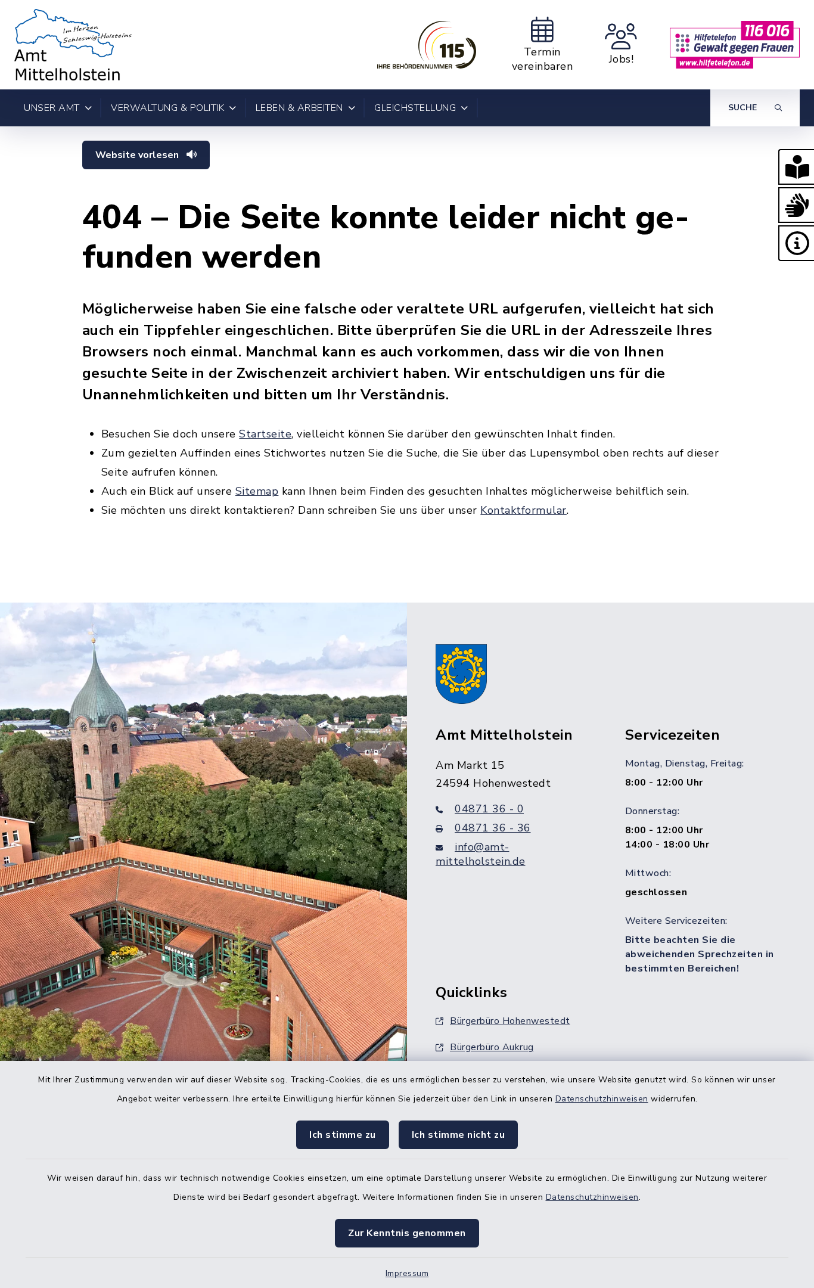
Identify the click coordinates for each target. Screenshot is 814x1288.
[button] (796, 167)
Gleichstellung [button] (415, 107)
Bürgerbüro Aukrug (492, 1047)
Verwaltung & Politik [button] (167, 107)
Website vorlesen (138, 155)
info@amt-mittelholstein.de (481, 854)
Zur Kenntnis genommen (407, 1233)
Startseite (265, 434)
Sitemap (257, 491)
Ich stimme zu (342, 1134)
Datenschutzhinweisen (601, 1098)
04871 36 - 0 (489, 809)
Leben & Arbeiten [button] (299, 107)
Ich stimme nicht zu (458, 1134)
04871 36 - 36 (493, 828)
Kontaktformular (523, 510)
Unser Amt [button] (52, 107)
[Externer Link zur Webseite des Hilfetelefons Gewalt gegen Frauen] (735, 45)
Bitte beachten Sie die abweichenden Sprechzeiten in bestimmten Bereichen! (699, 954)
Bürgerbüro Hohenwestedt (510, 1021)
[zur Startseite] (73, 44)
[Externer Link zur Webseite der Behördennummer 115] (426, 45)
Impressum (407, 1273)
